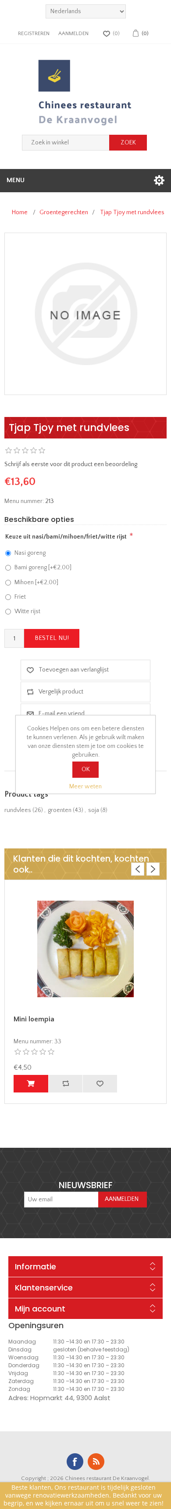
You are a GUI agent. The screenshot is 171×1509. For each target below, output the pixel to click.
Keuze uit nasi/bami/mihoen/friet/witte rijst (66, 536)
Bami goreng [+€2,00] (42, 567)
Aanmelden (73, 33)
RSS (96, 1461)
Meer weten (85, 786)
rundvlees (17, 810)
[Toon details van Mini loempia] (85, 948)
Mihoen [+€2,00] (36, 582)
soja (93, 810)
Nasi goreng (30, 553)
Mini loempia (34, 1019)
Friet (20, 596)
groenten (59, 810)
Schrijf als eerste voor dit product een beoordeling (70, 464)
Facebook (75, 1461)
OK (86, 769)
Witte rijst (27, 611)
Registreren (34, 33)
